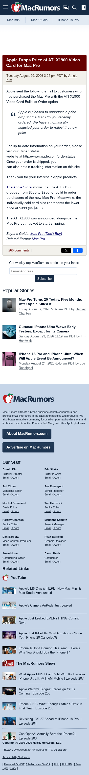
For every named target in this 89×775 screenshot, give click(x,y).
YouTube (18, 577)
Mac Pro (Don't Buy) (46, 234)
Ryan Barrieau (53, 536)
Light (5, 768)
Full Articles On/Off (38, 764)
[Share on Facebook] (78, 250)
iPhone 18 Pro (68, 20)
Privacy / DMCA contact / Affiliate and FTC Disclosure (34, 749)
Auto (78, 764)
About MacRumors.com (26, 433)
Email (5, 477)
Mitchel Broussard (14, 503)
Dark (13, 768)
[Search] (76, 7)
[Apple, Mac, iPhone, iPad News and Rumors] (35, 13)
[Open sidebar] (84, 8)
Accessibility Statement (16, 757)
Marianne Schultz (55, 519)
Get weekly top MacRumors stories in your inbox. (44, 263)
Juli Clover (9, 486)
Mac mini (13, 20)
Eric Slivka (51, 469)
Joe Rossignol (53, 486)
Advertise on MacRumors (28, 447)
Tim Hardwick (53, 503)
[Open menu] (5, 7)
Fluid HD (67, 764)
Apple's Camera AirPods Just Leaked (45, 605)
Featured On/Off (14, 764)
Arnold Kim (9, 469)
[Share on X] (66, 250)
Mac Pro (38, 239)
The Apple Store (19, 187)
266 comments (19, 250)
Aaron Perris (52, 553)
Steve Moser (10, 553)
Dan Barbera (10, 536)
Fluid (56, 764)
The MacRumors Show (35, 663)
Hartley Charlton (13, 519)
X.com (15, 477)
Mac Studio (39, 20)
